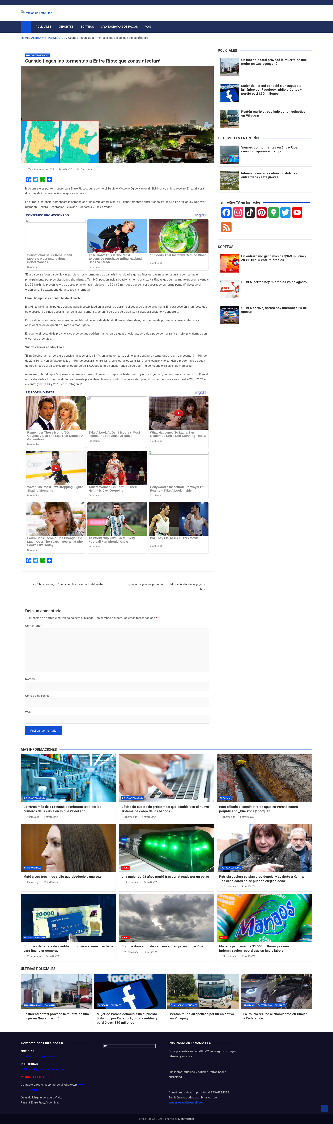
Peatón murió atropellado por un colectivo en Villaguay (273, 114)
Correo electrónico (37, 695)
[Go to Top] (324, 1108)
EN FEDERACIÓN (265, 1005)
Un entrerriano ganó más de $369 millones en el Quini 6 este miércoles (273, 258)
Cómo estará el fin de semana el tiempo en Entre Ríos (162, 946)
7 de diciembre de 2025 (41, 169)
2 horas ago (33, 817)
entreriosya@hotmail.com (186, 1102)
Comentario (34, 625)
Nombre (30, 679)
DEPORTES (66, 26)
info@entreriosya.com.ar (38, 1056)
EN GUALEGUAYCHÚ (33, 1005)
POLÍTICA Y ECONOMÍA (34, 798)
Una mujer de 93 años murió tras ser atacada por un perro (165, 877)
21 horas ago (229, 956)
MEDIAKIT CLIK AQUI (35, 1077)
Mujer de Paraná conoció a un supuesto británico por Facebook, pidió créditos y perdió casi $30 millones (271, 90)
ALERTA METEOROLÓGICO (37, 55)
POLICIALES (44, 26)
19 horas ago (131, 882)
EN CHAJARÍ (249, 1005)
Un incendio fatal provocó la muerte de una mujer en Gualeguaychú (274, 62)
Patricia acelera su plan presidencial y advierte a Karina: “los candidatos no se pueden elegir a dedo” (261, 879)
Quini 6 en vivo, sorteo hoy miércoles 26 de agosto (274, 310)
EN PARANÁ (225, 798)
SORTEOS (87, 26)
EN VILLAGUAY (177, 1005)
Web (28, 712)
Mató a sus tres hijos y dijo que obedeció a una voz (62, 877)
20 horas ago (229, 886)
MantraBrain (186, 1119)
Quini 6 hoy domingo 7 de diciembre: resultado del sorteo (66, 584)
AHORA (125, 868)
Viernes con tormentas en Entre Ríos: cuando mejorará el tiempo (269, 149)
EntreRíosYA (65, 169)
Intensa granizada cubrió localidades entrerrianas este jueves (269, 175)
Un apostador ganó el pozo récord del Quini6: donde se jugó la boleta (164, 586)
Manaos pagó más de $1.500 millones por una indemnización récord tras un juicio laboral (254, 948)
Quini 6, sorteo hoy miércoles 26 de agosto (274, 282)
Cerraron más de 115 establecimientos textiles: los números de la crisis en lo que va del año (62, 809)
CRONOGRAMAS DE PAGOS (119, 26)
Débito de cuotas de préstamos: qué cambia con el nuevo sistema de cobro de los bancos (165, 809)
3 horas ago (130, 817)
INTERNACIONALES (32, 868)
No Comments (85, 169)
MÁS (148, 26)
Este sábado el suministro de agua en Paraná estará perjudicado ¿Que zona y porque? (258, 809)
